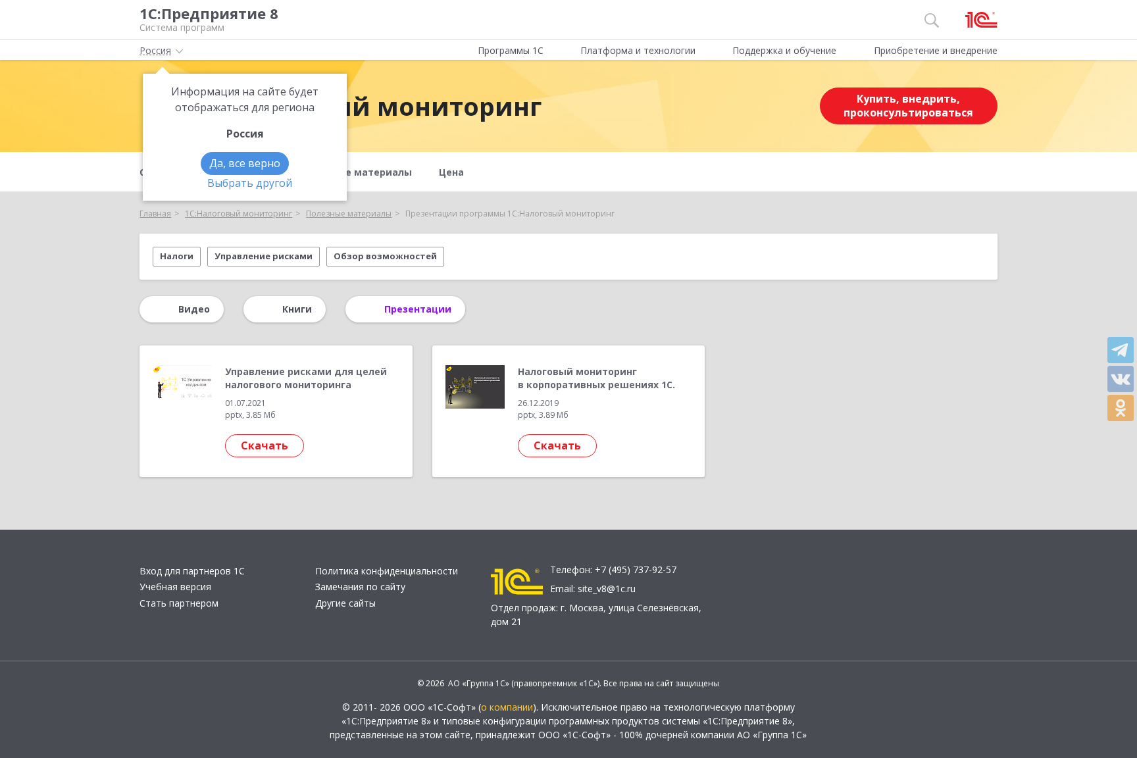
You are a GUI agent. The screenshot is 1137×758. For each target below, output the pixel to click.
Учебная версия (175, 586)
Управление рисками (264, 256)
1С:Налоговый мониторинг (362, 105)
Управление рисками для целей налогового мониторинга (306, 378)
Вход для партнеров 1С (192, 571)
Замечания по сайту (360, 586)
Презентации (417, 309)
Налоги (176, 256)
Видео (194, 309)
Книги (297, 309)
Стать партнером (178, 603)
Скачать (264, 445)
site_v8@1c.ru (607, 588)
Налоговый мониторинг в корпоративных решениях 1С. (596, 378)
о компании (507, 707)
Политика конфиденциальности (386, 571)
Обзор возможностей (385, 256)
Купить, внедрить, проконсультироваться (908, 105)
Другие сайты (345, 603)
